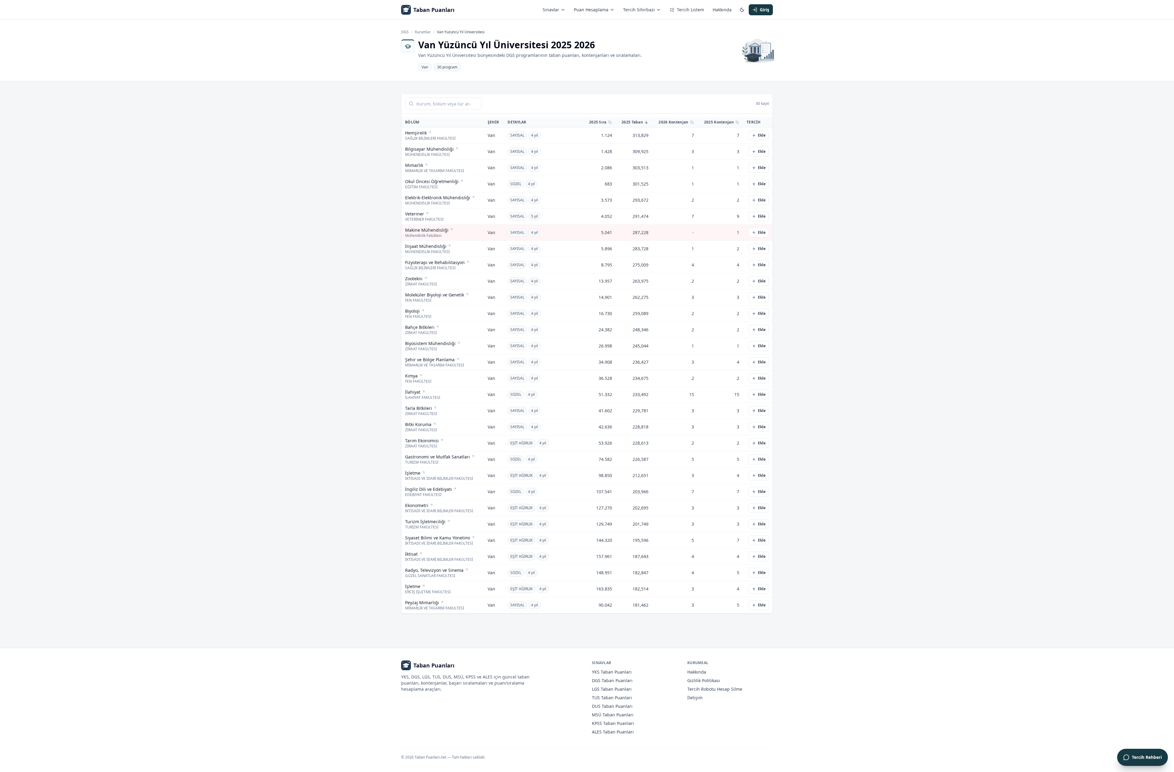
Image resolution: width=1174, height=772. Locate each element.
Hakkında (722, 10)
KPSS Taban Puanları (613, 723)
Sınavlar (551, 10)
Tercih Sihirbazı (639, 10)
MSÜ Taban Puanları (612, 715)
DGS (405, 32)
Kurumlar (423, 32)
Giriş (764, 10)
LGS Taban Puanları (612, 689)
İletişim (695, 697)
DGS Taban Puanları (612, 680)
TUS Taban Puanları (612, 697)
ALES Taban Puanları (613, 732)
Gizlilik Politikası (703, 680)
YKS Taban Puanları (612, 672)
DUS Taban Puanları (612, 706)
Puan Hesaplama (591, 10)
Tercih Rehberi (1147, 757)
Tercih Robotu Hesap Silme (714, 689)
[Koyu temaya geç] (742, 9)
